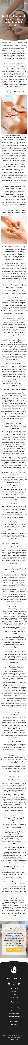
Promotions (14, 1027)
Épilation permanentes (14, 1013)
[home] (2, 3)
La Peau (14, 994)
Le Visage (14, 991)
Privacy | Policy (14, 1039)
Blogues (14, 1030)
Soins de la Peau (14, 1005)
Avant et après (14, 1024)
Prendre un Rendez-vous (14, 949)
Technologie (14, 1010)
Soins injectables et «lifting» (14, 1007)
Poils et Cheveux (14, 997)
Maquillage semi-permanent (14, 1016)
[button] (25, 3)
